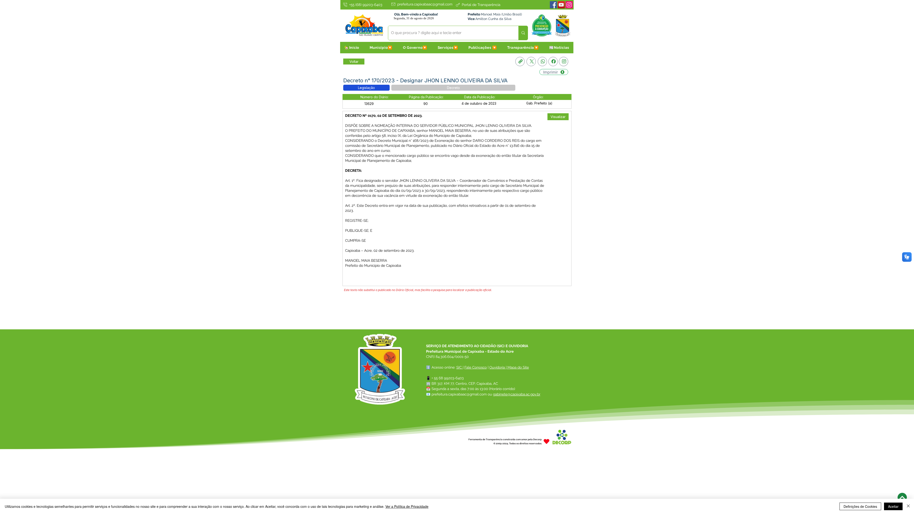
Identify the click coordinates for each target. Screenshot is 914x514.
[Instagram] (569, 4)
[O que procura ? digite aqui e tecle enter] (523, 33)
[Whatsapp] (542, 61)
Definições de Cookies (860, 506)
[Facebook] (553, 4)
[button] (381, 47)
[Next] (902, 497)
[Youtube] (561, 4)
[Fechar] (908, 506)
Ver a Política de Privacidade (406, 506)
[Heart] (546, 441)
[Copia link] (520, 61)
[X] (531, 61)
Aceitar (893, 506)
